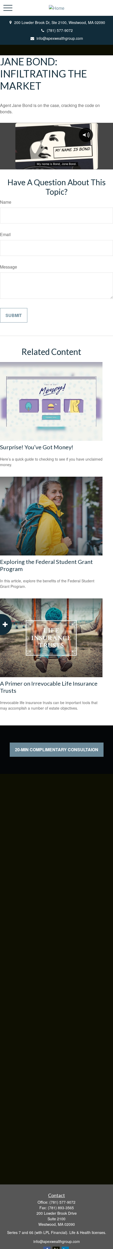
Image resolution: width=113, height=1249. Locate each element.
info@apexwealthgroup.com (60, 38)
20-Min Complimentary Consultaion (56, 750)
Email (5, 234)
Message (8, 267)
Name (5, 202)
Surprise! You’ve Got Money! (36, 447)
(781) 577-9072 (60, 30)
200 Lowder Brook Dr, (59, 22)
